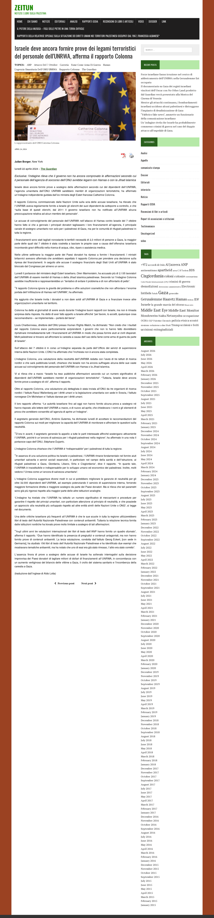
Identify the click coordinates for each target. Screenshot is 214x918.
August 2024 (148, 447)
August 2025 (148, 399)
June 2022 (146, 551)
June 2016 (146, 840)
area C (176, 270)
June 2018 (146, 744)
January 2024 (148, 475)
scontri (194, 320)
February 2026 (149, 375)
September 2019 (150, 684)
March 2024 (147, 467)
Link (164, 21)
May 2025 (146, 411)
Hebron (190, 300)
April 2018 (147, 752)
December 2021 (150, 575)
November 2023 (150, 483)
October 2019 (149, 680)
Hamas (106, 64)
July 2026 (146, 354)
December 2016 (150, 816)
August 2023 (148, 495)
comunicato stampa (150, 168)
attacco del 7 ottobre (45, 64)
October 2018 (149, 728)
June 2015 (146, 885)
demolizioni (149, 286)
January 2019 (148, 716)
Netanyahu (174, 315)
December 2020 (150, 624)
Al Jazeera (172, 264)
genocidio (173, 293)
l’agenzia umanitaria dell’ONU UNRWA (36, 69)
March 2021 (147, 611)
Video (141, 21)
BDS (192, 270)
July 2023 (146, 499)
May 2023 (146, 507)
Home (19, 21)
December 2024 (150, 431)
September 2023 (150, 491)
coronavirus (192, 276)
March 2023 (147, 515)
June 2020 (146, 648)
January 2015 (148, 905)
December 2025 (150, 383)
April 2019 (147, 704)
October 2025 (149, 391)
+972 (144, 265)
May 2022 (146, 555)
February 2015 (149, 901)
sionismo (145, 325)
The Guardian (89, 69)
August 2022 (148, 543)
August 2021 (148, 592)
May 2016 (146, 844)
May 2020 (146, 652)
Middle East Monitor (183, 310)
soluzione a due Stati (160, 325)
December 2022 (150, 527)
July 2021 (146, 595)
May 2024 (146, 459)
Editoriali (60, 21)
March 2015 (147, 897)
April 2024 (147, 463)
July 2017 (146, 788)
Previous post (66, 583)
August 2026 (148, 351)
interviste (145, 190)
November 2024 (150, 435)
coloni (169, 276)
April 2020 (147, 656)
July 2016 (146, 836)
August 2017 (148, 784)
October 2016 (149, 824)
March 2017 (147, 804)
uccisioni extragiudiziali (157, 329)
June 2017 (146, 792)
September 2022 (150, 539)
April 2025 (147, 415)
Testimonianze (148, 226)
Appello (144, 160)
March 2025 (147, 419)
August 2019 (148, 688)
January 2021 (148, 620)
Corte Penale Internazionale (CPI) (154, 282)
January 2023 (148, 523)
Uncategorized (148, 233)
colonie (179, 276)
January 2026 (148, 379)
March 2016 (147, 852)
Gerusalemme (151, 299)
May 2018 (146, 748)
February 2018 (149, 760)
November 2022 (150, 531)
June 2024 (146, 455)
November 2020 (150, 628)
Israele (146, 304)
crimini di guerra (179, 281)
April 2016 (147, 849)
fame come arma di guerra (86, 64)
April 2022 (147, 559)
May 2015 (146, 889)
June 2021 (146, 600)
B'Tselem (184, 270)
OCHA (144, 320)
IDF (196, 299)
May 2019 (146, 700)
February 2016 (149, 857)
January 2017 (148, 812)
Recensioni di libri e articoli (118, 21)
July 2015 (146, 881)
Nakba (162, 316)
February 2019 (149, 712)
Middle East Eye (154, 310)
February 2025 (149, 423)
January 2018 (148, 764)
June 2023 (146, 503)
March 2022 (147, 563)
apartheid (165, 270)
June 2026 (146, 359)
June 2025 (146, 407)
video (143, 241)
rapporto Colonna (69, 69)
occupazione (191, 316)
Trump (175, 325)
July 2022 (146, 547)
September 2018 (150, 732)
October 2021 (149, 583)
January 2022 (148, 571)
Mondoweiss (149, 316)
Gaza (163, 292)
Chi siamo (32, 21)
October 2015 (149, 873)
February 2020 (149, 664)
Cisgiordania (152, 275)
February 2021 (149, 616)
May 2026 (146, 363)
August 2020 (148, 640)
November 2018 (150, 724)
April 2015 (147, 893)
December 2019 (150, 672)
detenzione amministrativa (170, 287)
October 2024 (149, 439)
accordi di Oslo (156, 265)
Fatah (155, 293)
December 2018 (150, 720)
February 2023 (149, 519)
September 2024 (150, 443)
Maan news (189, 305)
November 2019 (150, 676)
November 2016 (150, 820)
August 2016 (148, 832)
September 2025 (150, 395)
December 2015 (150, 865)
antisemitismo (149, 270)
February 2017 (149, 808)
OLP (151, 320)
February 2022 (149, 567)
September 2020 (150, 636)
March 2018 (147, 756)
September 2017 (150, 780)
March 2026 (147, 371)
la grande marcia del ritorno (167, 304)
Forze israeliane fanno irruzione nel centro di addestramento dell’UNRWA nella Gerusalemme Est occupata (170, 78)
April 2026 (147, 367)
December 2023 (150, 479)
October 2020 (149, 632)
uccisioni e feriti (189, 325)
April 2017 (147, 800)
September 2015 (150, 877)
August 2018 (148, 736)
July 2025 (146, 403)
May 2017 (146, 796)
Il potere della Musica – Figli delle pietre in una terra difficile (50, 29)
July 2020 (146, 644)
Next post (87, 583)
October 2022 (149, 535)
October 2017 (149, 776)
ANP (29, 64)
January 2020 (148, 668)
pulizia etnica (180, 320)
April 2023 (147, 511)
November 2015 (150, 868)
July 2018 (146, 740)
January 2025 (148, 427)
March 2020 (147, 660)
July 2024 (146, 451)
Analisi (73, 21)
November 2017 (150, 772)
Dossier (153, 21)
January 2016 (148, 860)
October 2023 (149, 487)
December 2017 (150, 768)
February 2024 (149, 471)
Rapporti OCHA (90, 21)
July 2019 (146, 692)
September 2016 (150, 828)
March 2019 (147, 708)
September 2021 (150, 587)
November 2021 (150, 579)
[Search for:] (168, 49)
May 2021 (146, 603)
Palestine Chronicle (162, 320)
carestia (64, 64)
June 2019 (146, 696)
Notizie (46, 21)
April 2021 (147, 608)
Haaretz (169, 299)
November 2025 (150, 387)
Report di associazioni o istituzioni (157, 219)
